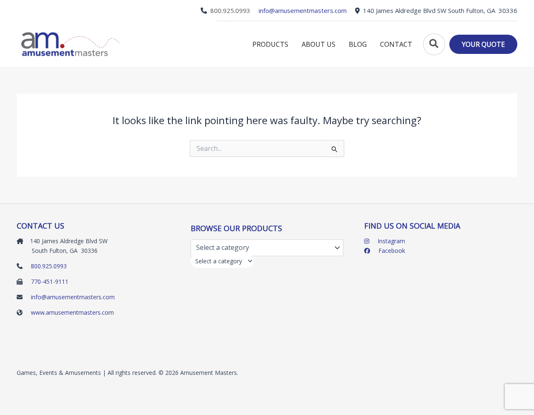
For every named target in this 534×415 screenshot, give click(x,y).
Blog (358, 44)
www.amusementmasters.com (72, 312)
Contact (396, 44)
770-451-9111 (49, 281)
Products (270, 44)
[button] (433, 44)
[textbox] (218, 261)
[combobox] (222, 261)
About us (318, 44)
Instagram (390, 241)
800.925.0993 (230, 10)
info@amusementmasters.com (73, 297)
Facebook (391, 251)
